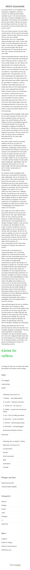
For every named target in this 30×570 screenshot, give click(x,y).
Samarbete (6, 463)
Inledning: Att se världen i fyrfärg (14, 441)
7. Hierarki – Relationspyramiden (14, 423)
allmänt (4, 501)
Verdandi (18, 565)
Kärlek (4, 388)
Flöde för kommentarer (9, 546)
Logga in (4, 539)
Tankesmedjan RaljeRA (9, 487)
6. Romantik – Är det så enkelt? (13, 419)
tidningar (4, 516)
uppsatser (5, 524)
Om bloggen (6, 380)
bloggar (4, 505)
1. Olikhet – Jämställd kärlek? (12, 398)
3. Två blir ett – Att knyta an (12, 406)
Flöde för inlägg (7, 542)
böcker (4, 509)
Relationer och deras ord (11, 445)
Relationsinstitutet (8, 483)
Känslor (5, 452)
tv (2, 520)
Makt (4, 460)
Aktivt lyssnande (8, 456)
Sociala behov (7, 449)
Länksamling (6, 384)
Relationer (5, 434)
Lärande (5, 467)
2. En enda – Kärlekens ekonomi (13, 402)
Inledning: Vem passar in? (11, 394)
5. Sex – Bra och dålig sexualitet (13, 415)
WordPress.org (6, 550)
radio (3, 513)
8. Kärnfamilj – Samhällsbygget (13, 426)
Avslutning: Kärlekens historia (12, 430)
